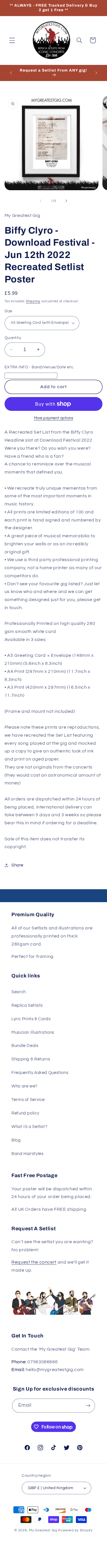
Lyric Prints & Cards (31, 1019)
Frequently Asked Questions (39, 1073)
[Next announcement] (96, 73)
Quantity (13, 338)
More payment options (53, 418)
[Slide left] (40, 201)
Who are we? (24, 1086)
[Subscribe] (88, 1406)
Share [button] (17, 865)
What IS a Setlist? (29, 1127)
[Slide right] (66, 201)
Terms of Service (28, 1100)
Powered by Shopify (75, 1530)
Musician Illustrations (32, 1032)
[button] (12, 40)
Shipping (33, 301)
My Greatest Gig (43, 1530)
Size (9, 311)
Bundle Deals (25, 1045)
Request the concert (33, 1262)
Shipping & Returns (30, 1059)
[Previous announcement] (11, 73)
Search (18, 992)
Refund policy (25, 1113)
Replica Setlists (27, 1005)
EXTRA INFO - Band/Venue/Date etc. (39, 367)
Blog (16, 1140)
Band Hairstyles (27, 1154)
